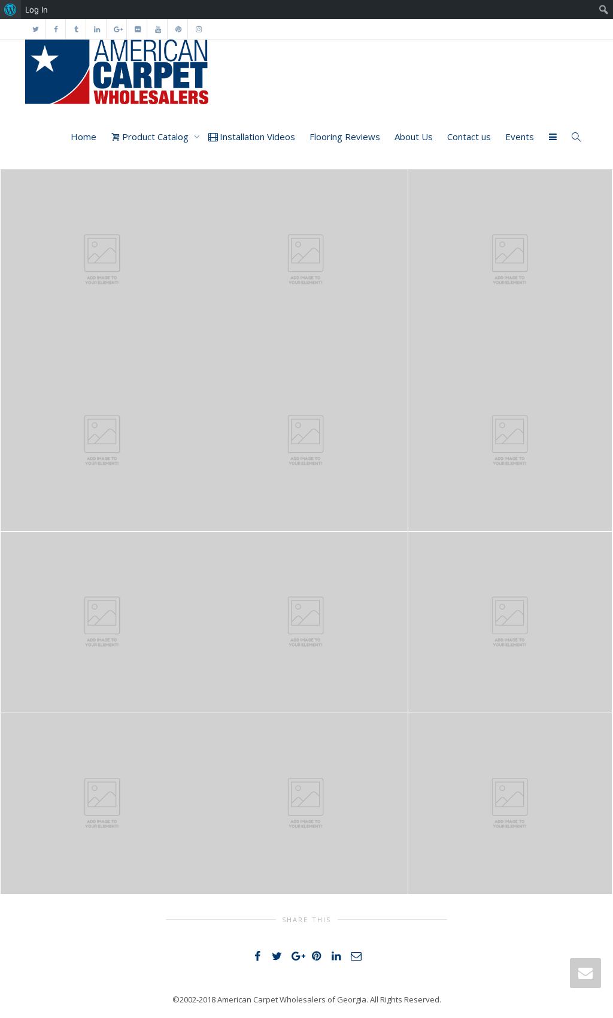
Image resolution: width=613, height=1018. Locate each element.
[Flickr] (137, 29)
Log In (36, 9)
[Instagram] (198, 29)
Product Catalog (155, 137)
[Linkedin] (97, 29)
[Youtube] (158, 29)
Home (83, 137)
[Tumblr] (76, 29)
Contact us (469, 137)
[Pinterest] (178, 29)
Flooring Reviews (344, 137)
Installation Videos (256, 137)
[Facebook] (56, 29)
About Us (413, 137)
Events (519, 137)
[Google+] (117, 29)
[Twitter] (35, 29)
